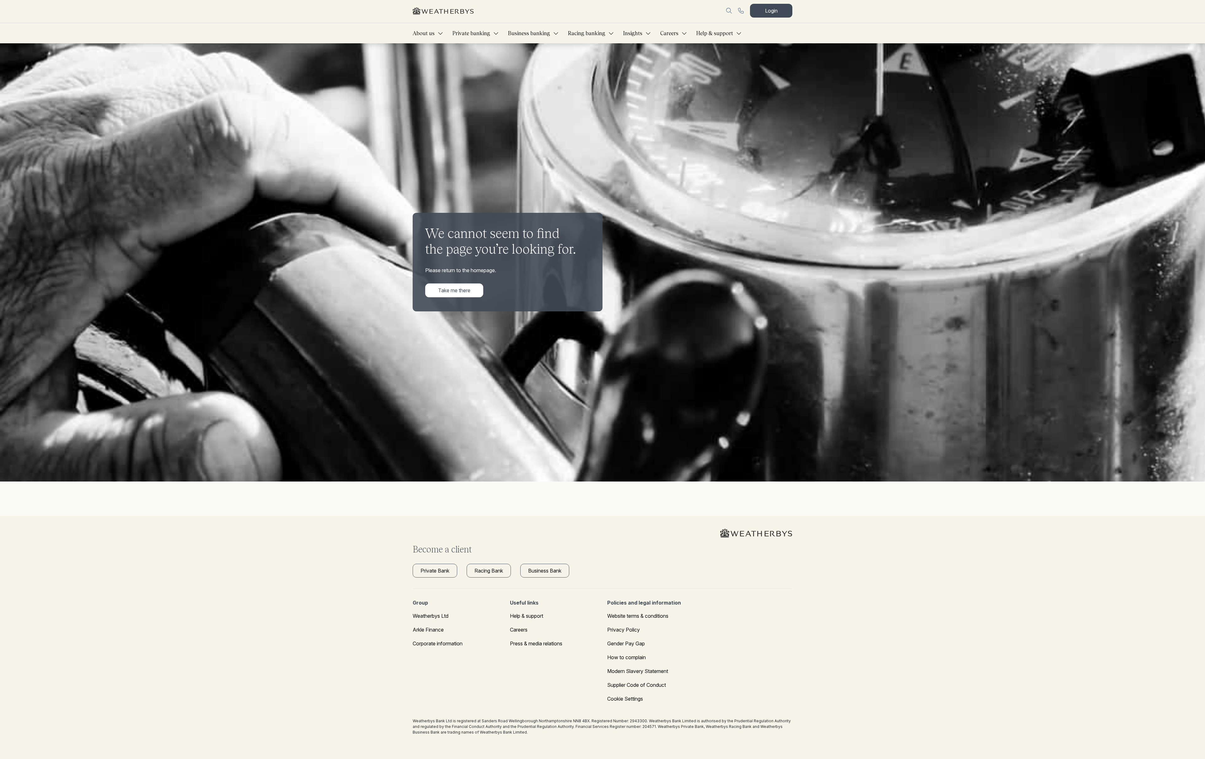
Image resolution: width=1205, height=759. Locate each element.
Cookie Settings (625, 699)
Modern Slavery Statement (637, 671)
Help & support (714, 33)
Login (771, 11)
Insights (632, 33)
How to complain (626, 657)
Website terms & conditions (637, 616)
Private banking (471, 33)
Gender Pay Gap (626, 643)
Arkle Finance (428, 630)
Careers (669, 33)
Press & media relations (536, 643)
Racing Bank (488, 571)
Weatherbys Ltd (430, 616)
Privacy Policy (623, 630)
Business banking (529, 33)
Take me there (454, 290)
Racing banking (586, 33)
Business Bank (544, 571)
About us (424, 33)
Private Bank (434, 571)
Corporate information (438, 643)
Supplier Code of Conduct (636, 685)
